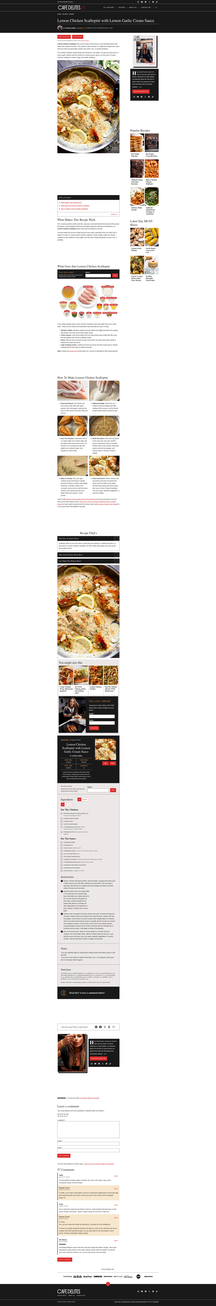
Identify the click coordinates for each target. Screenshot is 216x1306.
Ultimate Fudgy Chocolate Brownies (137, 182)
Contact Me (146, 7)
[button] (77, 28)
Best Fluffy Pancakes (135, 155)
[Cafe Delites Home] (72, 7)
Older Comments (65, 1259)
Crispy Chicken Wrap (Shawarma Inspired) (66, 689)
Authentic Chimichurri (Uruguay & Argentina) (150, 210)
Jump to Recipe (64, 36)
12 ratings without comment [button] (89, 1098)
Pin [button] (105, 763)
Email (88, 272)
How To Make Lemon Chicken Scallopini (74, 209)
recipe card (73, 351)
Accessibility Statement (141, 1301)
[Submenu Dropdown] (114, 7)
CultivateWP (155, 1301)
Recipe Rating (63, 1114)
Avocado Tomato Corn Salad (107, 504)
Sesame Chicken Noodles (96, 688)
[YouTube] (142, 2)
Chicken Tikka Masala (136, 208)
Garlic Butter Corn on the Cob (151, 250)
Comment (61, 1120)
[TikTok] (157, 2)
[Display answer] (116, 538)
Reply (116, 1176)
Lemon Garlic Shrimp (136, 249)
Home (59, 14)
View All (114, 214)
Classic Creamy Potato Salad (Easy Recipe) (137, 278)
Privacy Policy (117, 1301)
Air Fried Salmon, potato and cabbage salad (80, 690)
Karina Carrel (71, 28)
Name (91, 714)
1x (62, 804)
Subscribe (94, 728)
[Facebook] (145, 2)
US (79, 799)
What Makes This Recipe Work (71, 202)
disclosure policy (85, 40)
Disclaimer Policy (126, 1301)
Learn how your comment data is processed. (99, 1164)
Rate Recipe (77, 36)
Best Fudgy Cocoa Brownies (151, 155)
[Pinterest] (153, 2)
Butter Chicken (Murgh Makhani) (151, 182)
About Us (133, 7)
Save (115, 275)
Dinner (71, 14)
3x (70, 804)
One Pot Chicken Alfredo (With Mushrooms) (111, 689)
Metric (84, 799)
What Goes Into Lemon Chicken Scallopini (75, 206)
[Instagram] (138, 2)
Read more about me (98, 1058)
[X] (149, 2)
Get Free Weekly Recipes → (65, 2)
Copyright (133, 1301)
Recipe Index (61, 1295)
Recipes (122, 7)
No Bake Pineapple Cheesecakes (150, 278)
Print (113, 763)
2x (66, 804)
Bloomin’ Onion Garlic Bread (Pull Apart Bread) (82, 499)
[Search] (156, 7)
